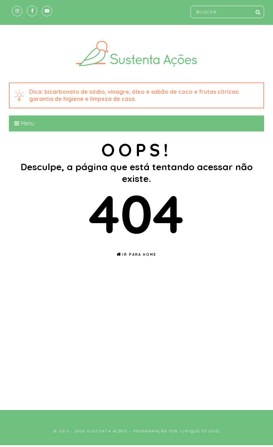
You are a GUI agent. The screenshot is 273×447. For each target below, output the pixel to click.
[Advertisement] (136, 342)
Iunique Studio (199, 431)
